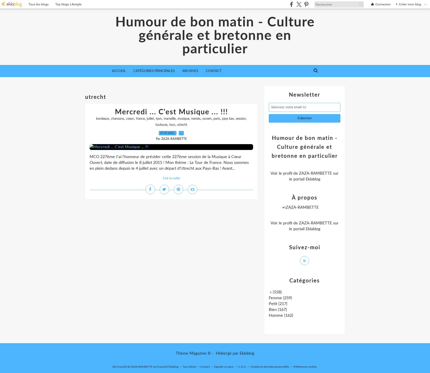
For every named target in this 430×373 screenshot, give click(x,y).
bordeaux (102, 118)
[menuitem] (119, 71)
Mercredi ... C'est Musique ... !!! (171, 112)
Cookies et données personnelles (270, 366)
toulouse (161, 124)
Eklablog (247, 353)
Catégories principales (154, 71)
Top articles (189, 366)
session (241, 118)
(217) (278, 304)
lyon (159, 118)
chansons (117, 118)
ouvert (206, 118)
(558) (275, 292)
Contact (213, 71)
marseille (170, 118)
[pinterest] (306, 4)
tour (172, 124)
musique (183, 118)
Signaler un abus (224, 366)
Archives (190, 71)
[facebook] (291, 4)
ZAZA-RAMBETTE (315, 173)
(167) (278, 310)
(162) (281, 316)
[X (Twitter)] (299, 4)
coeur (130, 118)
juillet (150, 118)
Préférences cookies (305, 366)
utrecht (182, 124)
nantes (195, 118)
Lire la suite (171, 178)
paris (216, 118)
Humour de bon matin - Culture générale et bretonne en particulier (215, 36)
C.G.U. (242, 366)
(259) (280, 298)
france (140, 118)
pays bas (228, 118)
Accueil (119, 71)
